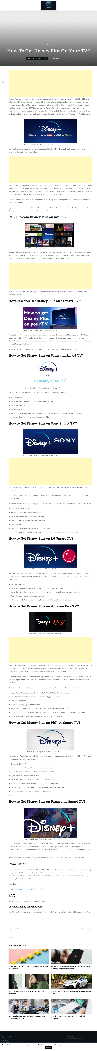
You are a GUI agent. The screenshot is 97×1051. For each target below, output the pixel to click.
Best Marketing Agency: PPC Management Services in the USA (29, 1010)
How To (34, 58)
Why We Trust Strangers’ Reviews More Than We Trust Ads (29, 960)
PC (46, 58)
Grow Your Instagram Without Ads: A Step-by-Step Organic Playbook (71, 960)
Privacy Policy (6, 1038)
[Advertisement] (50, 83)
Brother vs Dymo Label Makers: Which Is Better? (71, 1010)
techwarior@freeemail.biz (75, 1038)
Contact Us (5, 1042)
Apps (28, 58)
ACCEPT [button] (48, 1048)
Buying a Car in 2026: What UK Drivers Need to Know (71, 985)
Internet (41, 58)
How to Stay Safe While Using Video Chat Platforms (29, 985)
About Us (5, 1040)
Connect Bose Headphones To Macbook (26, 889)
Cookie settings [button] (88, 1045)
